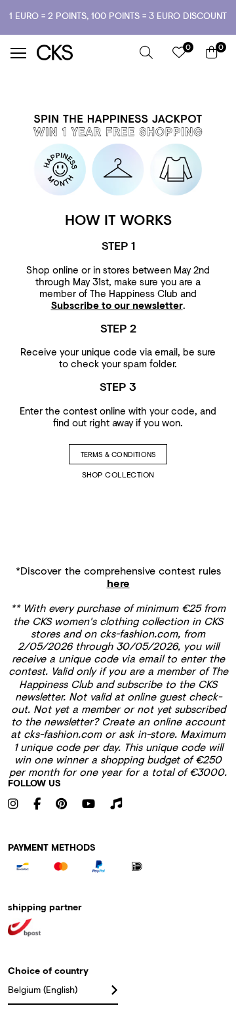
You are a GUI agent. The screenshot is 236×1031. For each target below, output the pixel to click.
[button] (146, 52)
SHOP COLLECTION (118, 474)
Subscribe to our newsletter (117, 305)
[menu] (18, 53)
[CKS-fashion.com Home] (83, 53)
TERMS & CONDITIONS (118, 454)
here (118, 582)
